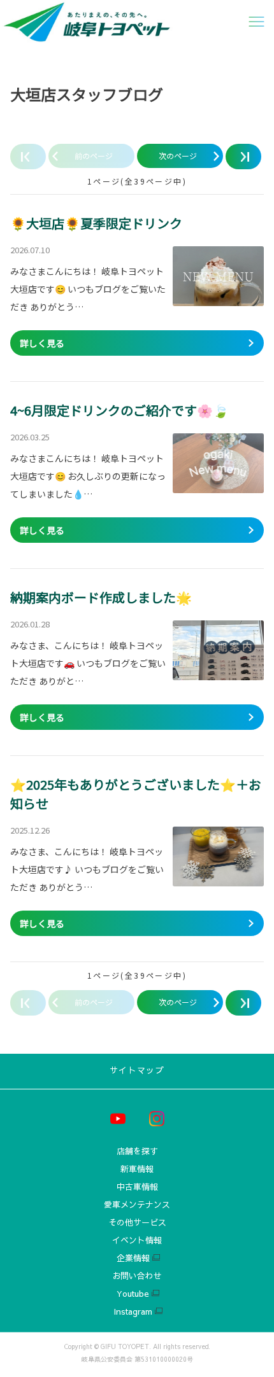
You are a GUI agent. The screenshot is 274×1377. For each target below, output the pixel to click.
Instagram (132, 1312)
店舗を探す (137, 1151)
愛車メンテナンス (137, 1205)
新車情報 (137, 1169)
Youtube (133, 1294)
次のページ (178, 155)
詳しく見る (42, 343)
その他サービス (137, 1223)
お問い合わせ (137, 1276)
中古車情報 (137, 1187)
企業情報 (133, 1258)
